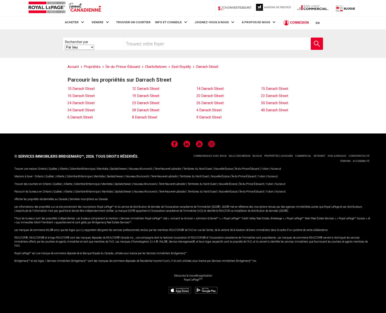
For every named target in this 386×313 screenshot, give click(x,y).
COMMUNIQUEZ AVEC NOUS (210, 155)
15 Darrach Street (274, 89)
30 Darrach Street (274, 103)
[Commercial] (313, 8)
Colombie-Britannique (82, 168)
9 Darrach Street (209, 117)
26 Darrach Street (210, 103)
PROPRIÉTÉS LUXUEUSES (278, 155)
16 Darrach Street (81, 96)
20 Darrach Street (210, 96)
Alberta (63, 168)
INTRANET (319, 155)
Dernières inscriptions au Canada (88, 199)
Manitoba (102, 168)
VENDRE (97, 22)
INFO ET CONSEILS (168, 22)
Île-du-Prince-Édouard (247, 168)
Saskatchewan (118, 168)
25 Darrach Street (145, 103)
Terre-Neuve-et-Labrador (167, 168)
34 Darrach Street (81, 110)
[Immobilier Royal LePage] (64, 8)
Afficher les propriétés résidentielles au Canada (40, 199)
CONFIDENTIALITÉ (358, 155)
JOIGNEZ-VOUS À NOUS (212, 22)
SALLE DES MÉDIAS (239, 155)
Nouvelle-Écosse (223, 168)
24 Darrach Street (81, 103)
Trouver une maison (25, 168)
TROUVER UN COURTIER (133, 22)
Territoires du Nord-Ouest (197, 168)
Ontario (42, 168)
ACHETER (72, 22)
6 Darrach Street (80, 117)
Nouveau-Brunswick (140, 168)
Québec (53, 168)
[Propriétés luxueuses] (274, 8)
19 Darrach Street (145, 96)
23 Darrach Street (274, 96)
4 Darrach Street (209, 110)
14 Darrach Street (210, 89)
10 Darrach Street (81, 89)
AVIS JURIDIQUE (337, 155)
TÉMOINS (345, 161)
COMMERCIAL (303, 155)
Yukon (265, 168)
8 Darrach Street (144, 117)
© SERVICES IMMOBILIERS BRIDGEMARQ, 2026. (54, 156)
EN (318, 23)
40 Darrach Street (274, 110)
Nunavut (276, 168)
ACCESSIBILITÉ (361, 161)
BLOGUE (257, 155)
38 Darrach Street (145, 110)
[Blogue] (345, 8)
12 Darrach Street (145, 89)
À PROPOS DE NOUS (256, 22)
